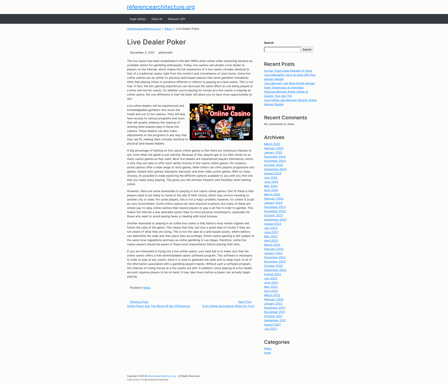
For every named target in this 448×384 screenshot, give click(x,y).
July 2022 (270, 278)
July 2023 (270, 228)
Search (269, 42)
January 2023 (273, 253)
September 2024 (275, 169)
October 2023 (273, 215)
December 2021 (274, 307)
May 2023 (271, 236)
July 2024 (270, 177)
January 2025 (273, 152)
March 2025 (272, 144)
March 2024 (272, 194)
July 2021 (270, 328)
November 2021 (274, 312)
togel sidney (138, 19)
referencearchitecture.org (161, 6)
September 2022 (275, 270)
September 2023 (275, 219)
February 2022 (274, 299)
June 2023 (271, 232)
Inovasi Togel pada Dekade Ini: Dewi (288, 70)
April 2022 (271, 291)
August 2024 (272, 173)
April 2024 (271, 190)
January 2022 (273, 303)
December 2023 (275, 207)
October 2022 (273, 265)
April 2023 (271, 240)
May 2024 (271, 186)
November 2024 (275, 161)
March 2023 (272, 244)
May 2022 (271, 286)
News (147, 287)
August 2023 (272, 224)
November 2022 (275, 261)
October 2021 (273, 316)
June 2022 (271, 282)
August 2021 (272, 324)
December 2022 (275, 257)
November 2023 (275, 211)
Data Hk (157, 19)
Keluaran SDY (177, 19)
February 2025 (274, 148)
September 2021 (275, 320)
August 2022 (272, 274)
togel (267, 352)
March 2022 (272, 295)
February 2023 (274, 249)
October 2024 (273, 165)
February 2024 (274, 198)
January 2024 (273, 203)
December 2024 (275, 156)
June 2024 (271, 182)
